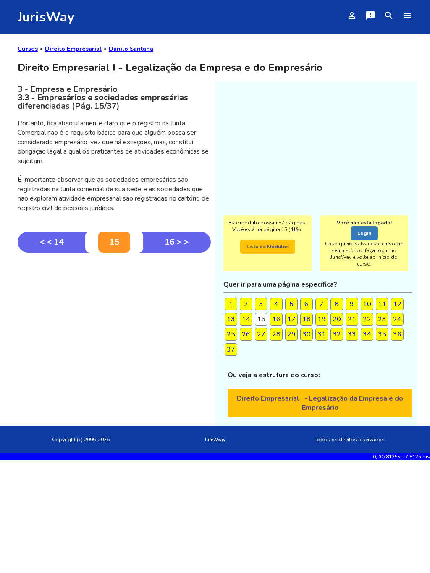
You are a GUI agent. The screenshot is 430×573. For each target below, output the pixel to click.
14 (246, 319)
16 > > (177, 241)
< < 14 (51, 241)
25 (231, 334)
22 (367, 319)
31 (321, 334)
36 (397, 334)
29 (291, 334)
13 (231, 319)
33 (352, 334)
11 (382, 304)
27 (261, 334)
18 (306, 319)
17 (291, 319)
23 (382, 319)
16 (276, 319)
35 (382, 334)
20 (337, 319)
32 (337, 334)
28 (276, 334)
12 (397, 304)
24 (397, 319)
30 (306, 334)
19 (321, 319)
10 (367, 304)
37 (231, 349)
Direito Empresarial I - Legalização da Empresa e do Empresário (320, 403)
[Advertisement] (114, 315)
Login (364, 233)
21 (352, 319)
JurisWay (46, 17)
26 (246, 334)
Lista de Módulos (267, 246)
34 (367, 334)
